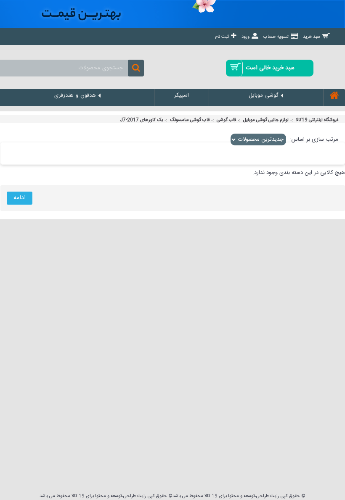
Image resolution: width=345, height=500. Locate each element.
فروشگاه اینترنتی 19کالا (317, 120)
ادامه (19, 198)
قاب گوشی (226, 120)
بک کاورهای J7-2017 (141, 120)
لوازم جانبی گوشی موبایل (266, 120)
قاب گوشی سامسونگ (190, 120)
